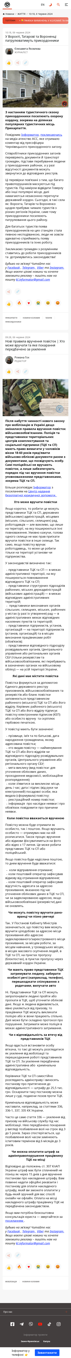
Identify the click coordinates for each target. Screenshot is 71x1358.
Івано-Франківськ (30, 1341)
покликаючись (51, 135)
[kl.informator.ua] (7, 4)
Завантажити (47, 1353)
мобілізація (11, 1281)
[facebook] (12, 1324)
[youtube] (40, 1324)
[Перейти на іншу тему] (51, 5)
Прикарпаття (11, 318)
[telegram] (22, 1324)
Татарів (48, 318)
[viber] (31, 1324)
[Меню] (66, 5)
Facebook (13, 268)
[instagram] (59, 1324)
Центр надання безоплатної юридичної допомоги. (31, 493)
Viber (40, 268)
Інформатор (30, 135)
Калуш (46, 1341)
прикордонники (13, 322)
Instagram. (57, 268)
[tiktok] (49, 1324)
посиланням (14, 1221)
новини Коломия (31, 318)
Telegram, (29, 268)
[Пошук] (58, 5)
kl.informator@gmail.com (33, 279)
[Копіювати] (25, 62)
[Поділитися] (17, 62)
